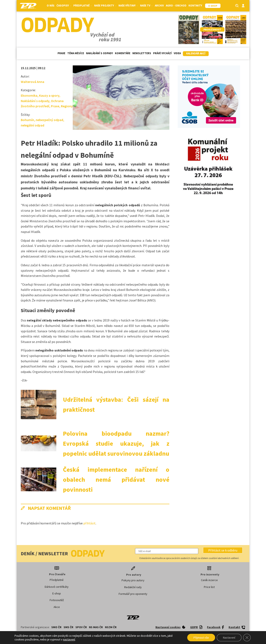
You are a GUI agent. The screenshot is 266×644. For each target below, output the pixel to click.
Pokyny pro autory (133, 580)
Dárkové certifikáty (57, 587)
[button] (223, 550)
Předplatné (57, 580)
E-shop (56, 593)
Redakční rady (133, 587)
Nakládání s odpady (99, 53)
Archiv (159, 5)
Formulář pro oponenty (133, 594)
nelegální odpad (32, 125)
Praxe (61, 53)
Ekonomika (29, 95)
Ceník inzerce (209, 580)
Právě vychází (162, 53)
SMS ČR (68, 627)
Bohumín (27, 120)
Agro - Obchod (176, 5)
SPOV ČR (81, 627)
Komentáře (122, 53)
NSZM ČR (111, 627)
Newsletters (141, 53)
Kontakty (195, 5)
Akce (57, 607)
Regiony (67, 106)
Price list (209, 587)
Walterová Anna (32, 82)
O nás (50, 5)
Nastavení (229, 637)
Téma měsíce (75, 53)
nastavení (69, 639)
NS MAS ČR (96, 627)
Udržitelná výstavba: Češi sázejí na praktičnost (116, 404)
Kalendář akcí (195, 53)
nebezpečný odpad (49, 120)
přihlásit (89, 523)
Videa (177, 53)
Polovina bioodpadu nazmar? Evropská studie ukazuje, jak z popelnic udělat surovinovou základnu (116, 443)
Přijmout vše (201, 637)
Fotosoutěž (57, 600)
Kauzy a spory (49, 95)
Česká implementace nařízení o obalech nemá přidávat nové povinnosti (116, 479)
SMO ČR (56, 627)
